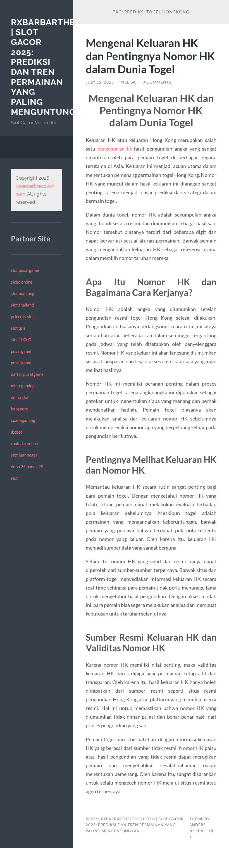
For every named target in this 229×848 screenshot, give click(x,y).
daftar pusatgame (27, 374)
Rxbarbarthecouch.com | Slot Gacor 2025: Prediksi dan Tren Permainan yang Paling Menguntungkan (134, 825)
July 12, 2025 (100, 82)
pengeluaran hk (114, 149)
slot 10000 (21, 339)
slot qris (18, 328)
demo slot (20, 397)
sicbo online (21, 281)
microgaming (23, 385)
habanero (19, 408)
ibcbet (16, 431)
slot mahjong (22, 293)
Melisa (128, 82)
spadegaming (23, 420)
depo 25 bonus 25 (27, 466)
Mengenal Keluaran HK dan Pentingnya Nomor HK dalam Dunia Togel (150, 55)
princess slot (22, 316)
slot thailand (22, 304)
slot (14, 478)
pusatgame (21, 351)
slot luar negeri (25, 454)
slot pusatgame (25, 270)
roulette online (24, 443)
